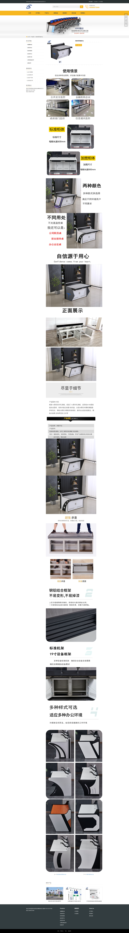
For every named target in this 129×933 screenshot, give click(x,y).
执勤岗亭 (29, 63)
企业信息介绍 (30, 80)
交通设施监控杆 (30, 59)
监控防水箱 (29, 56)
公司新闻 (76, 911)
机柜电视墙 (29, 50)
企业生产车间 (30, 77)
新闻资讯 (77, 908)
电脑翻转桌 (29, 44)
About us (91, 908)
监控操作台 (29, 53)
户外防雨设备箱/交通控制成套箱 (94, 901)
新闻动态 (56, 13)
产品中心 (47, 13)
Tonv (66, 930)
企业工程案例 (30, 72)
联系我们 (83, 13)
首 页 (30, 13)
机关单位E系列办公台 (61, 874)
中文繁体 (101, 1)
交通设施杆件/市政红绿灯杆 (74, 901)
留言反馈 (74, 13)
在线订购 (79, 45)
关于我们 (38, 13)
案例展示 (65, 13)
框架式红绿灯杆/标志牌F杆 (54, 901)
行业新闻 (76, 913)
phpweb (69, 930)
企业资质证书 (30, 74)
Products (62, 908)
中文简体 (95, 1)
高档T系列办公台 (90, 874)
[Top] (126, 25)
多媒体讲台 (29, 47)
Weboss (61, 930)
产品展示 (33, 36)
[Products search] (81, 6)
